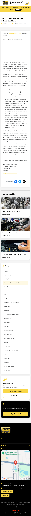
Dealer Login (18, 512)
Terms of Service (17, 504)
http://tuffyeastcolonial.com (10, 173)
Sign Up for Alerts (16, 414)
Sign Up (18, 9)
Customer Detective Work (14, 33)
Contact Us (5, 495)
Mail (25, 512)
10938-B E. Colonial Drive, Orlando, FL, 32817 (14, 488)
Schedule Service (16, 391)
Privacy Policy (10, 512)
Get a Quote (16, 396)
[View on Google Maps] (15, 465)
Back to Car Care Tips (8, 15)
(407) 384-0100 (6, 483)
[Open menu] (27, 3)
